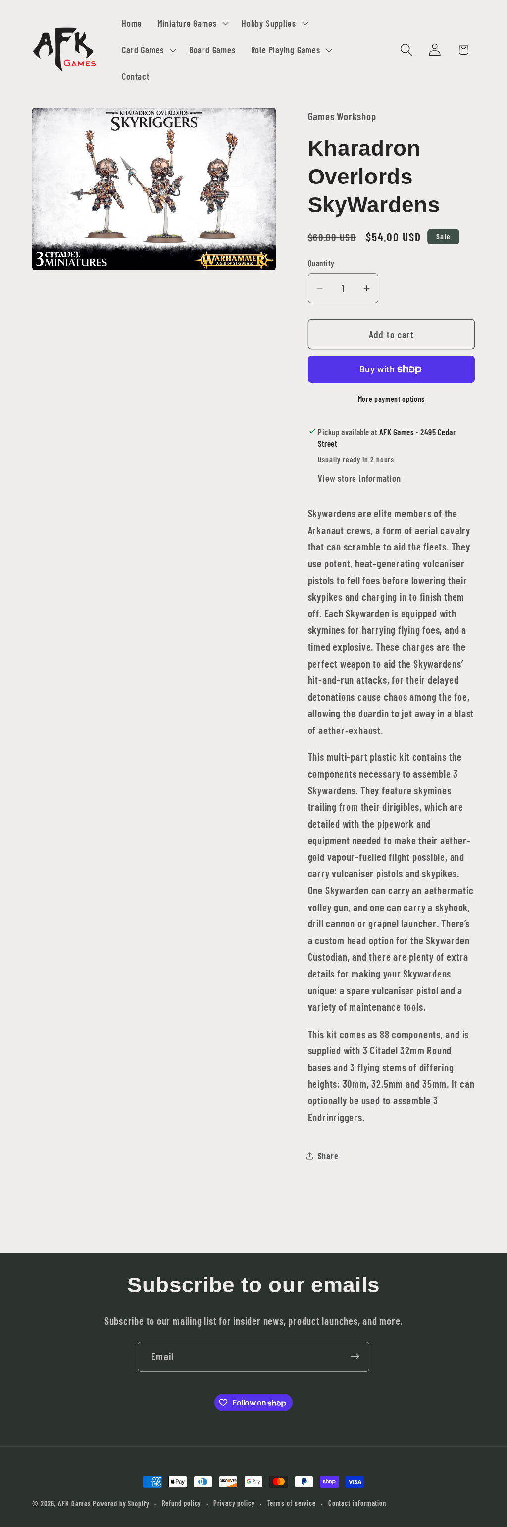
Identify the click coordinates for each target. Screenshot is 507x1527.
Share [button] (328, 1155)
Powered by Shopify (121, 1503)
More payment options (391, 398)
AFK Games (74, 1503)
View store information (359, 478)
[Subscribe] (355, 1357)
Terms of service (291, 1503)
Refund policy (182, 1503)
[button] (192, 23)
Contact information (357, 1503)
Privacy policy (234, 1503)
